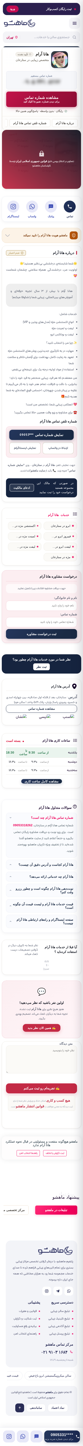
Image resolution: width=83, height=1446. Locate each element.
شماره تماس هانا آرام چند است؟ (52, 817)
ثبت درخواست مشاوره (41, 634)
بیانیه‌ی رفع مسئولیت (24, 1326)
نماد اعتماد (57, 1407)
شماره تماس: (68, 614)
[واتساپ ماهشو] (68, 1291)
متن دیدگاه (66, 1043)
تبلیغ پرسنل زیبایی (59, 1334)
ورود (12, 8)
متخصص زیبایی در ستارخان (32, 60)
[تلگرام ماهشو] (57, 1291)
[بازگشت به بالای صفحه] (19, 1407)
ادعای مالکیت (22, 487)
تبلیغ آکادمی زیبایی (59, 1326)
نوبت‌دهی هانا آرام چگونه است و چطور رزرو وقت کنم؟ (44, 890)
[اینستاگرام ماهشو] (46, 1291)
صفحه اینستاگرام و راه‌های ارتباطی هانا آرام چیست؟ (45, 921)
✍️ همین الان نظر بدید (42, 1028)
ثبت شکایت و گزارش (25, 1319)
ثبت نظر (41, 666)
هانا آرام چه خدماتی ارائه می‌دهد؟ (51, 876)
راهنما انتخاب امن (28, 1153)
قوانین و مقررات (28, 1311)
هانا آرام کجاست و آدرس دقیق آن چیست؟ (46, 864)
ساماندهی (36, 1407)
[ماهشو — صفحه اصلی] (19, 23)
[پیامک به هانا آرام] (36, 1436)
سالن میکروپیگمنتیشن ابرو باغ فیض (50, 1375)
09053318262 (23, 825)
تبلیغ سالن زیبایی (60, 1311)
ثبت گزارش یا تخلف (55, 1153)
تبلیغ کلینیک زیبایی (59, 1319)
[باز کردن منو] (74, 23)
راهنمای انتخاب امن (25, 1334)
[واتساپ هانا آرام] (23, 1436)
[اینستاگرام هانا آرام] (9, 1436)
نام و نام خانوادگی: (65, 598)
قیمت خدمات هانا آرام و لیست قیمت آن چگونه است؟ (43, 905)
